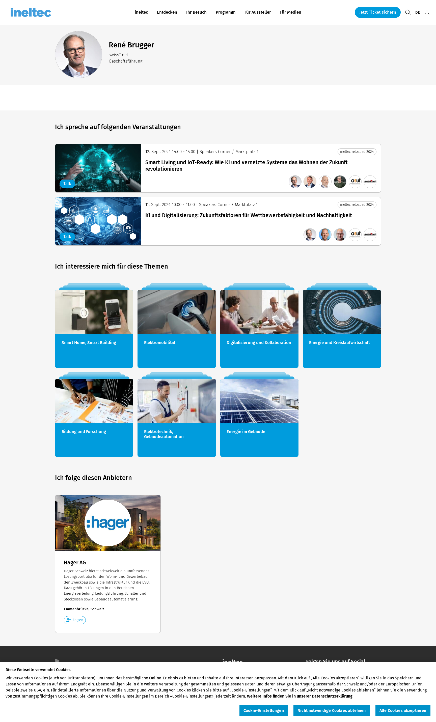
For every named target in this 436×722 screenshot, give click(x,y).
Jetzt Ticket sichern (377, 12)
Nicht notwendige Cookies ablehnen (331, 710)
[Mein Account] (427, 12)
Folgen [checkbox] (78, 620)
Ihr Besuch (196, 12)
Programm (225, 12)
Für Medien (290, 12)
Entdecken (167, 12)
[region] (218, 692)
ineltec (141, 12)
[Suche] (408, 12)
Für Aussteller (257, 12)
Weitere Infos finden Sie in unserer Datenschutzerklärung (299, 696)
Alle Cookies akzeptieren (402, 710)
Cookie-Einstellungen (263, 710)
